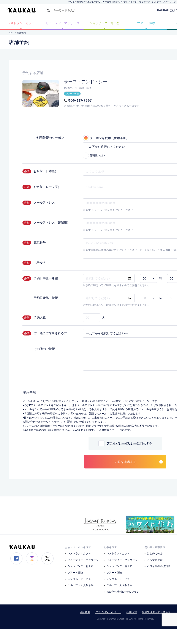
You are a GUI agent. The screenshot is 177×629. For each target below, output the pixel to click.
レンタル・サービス (79, 579)
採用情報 (131, 612)
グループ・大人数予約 (80, 585)
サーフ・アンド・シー (85, 81)
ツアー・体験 (146, 23)
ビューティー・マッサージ (83, 559)
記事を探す (110, 547)
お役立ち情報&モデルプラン (122, 591)
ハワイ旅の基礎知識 (158, 566)
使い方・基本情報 (154, 547)
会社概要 (85, 612)
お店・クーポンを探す (78, 547)
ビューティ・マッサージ (62, 23)
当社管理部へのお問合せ (156, 612)
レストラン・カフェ (21, 23)
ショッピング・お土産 (104, 23)
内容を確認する (125, 462)
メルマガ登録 (155, 559)
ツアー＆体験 (72, 93)
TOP (11, 32)
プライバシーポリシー (122, 443)
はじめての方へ (156, 553)
